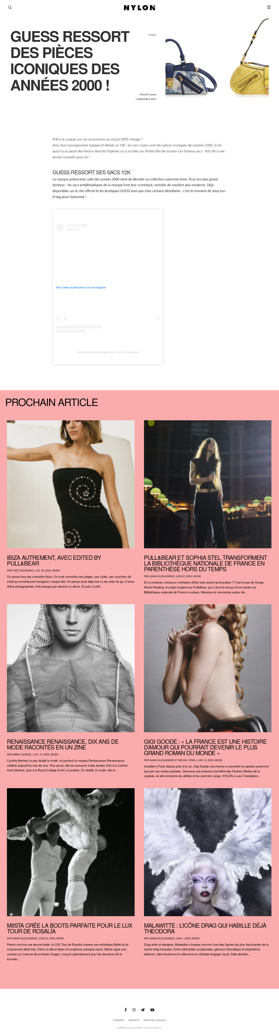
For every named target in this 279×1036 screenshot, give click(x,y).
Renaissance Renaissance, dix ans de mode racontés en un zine (63, 744)
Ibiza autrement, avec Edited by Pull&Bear (54, 560)
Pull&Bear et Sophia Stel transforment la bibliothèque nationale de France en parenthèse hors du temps (205, 563)
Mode (56, 570)
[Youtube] (152, 1010)
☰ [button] (269, 8)
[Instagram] (134, 1010)
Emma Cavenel (22, 754)
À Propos (118, 1020)
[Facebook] (126, 1010)
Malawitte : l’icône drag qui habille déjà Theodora (205, 928)
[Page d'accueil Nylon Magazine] (140, 8)
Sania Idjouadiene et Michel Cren (172, 760)
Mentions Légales (155, 1020)
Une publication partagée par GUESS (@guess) (108, 352)
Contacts (134, 1020)
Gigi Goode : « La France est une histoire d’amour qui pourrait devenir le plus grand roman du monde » (205, 747)
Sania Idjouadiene (162, 576)
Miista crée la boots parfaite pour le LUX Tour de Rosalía (69, 928)
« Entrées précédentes (14, 969)
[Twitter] (143, 1010)
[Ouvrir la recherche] (10, 8)
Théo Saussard (22, 570)
